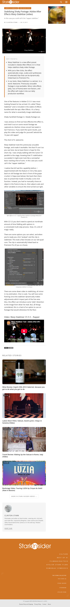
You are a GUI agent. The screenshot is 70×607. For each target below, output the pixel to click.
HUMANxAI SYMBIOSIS (57, 568)
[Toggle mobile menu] (66, 2)
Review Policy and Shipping (26, 604)
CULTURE (63, 554)
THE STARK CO (62, 579)
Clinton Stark (12, 22)
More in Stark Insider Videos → (24, 496)
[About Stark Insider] (56, 15)
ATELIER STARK (62, 592)
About (49, 604)
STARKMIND (62, 587)
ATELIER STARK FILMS (57, 565)
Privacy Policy (37, 604)
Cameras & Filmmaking (11, 8)
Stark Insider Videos (24, 8)
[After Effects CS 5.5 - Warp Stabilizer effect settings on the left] (24, 202)
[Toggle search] (61, 2)
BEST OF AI (62, 558)
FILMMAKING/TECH (59, 561)
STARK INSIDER (62, 583)
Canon (11, 347)
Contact (44, 604)
